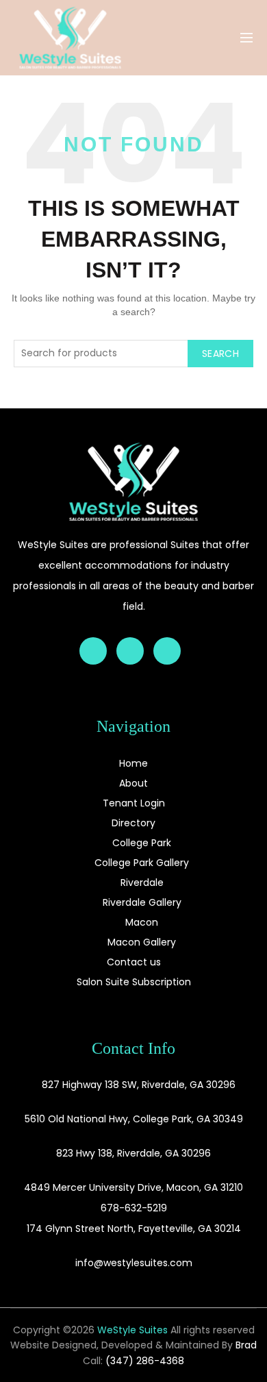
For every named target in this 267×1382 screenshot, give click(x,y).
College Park (141, 843)
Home (133, 763)
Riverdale (142, 882)
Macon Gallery (141, 942)
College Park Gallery (141, 862)
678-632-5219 (134, 1208)
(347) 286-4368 (144, 1361)
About (133, 783)
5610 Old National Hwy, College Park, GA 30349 (134, 1119)
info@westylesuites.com (133, 1263)
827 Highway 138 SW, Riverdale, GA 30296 (139, 1084)
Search (220, 353)
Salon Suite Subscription (134, 982)
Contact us (134, 962)
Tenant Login (134, 803)
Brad (246, 1345)
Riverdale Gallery (142, 902)
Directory (133, 823)
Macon (141, 922)
